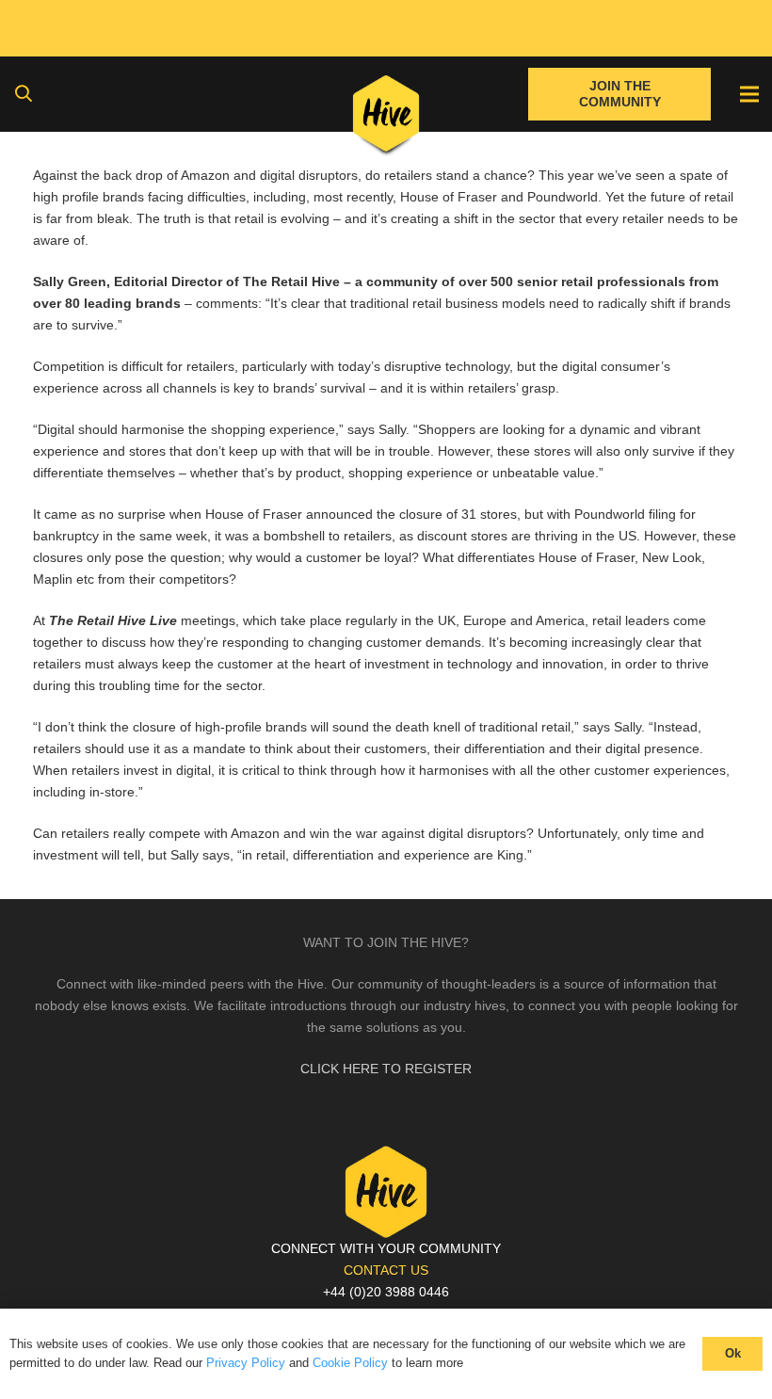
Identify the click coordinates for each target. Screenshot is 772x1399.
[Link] (386, 117)
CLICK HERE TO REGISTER (386, 1068)
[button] (23, 93)
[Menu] (749, 94)
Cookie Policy (350, 1363)
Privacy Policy (245, 1363)
